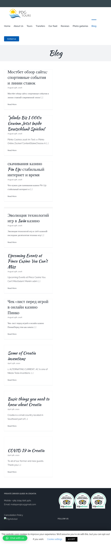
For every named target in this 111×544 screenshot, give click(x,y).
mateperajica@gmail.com (23, 504)
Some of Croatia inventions (22, 356)
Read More (12, 104)
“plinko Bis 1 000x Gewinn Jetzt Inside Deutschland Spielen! (26, 123)
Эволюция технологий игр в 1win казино (28, 218)
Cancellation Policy (13, 515)
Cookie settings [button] (54, 539)
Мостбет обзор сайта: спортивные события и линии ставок (27, 77)
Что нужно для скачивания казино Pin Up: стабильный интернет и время (26, 166)
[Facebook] (80, 525)
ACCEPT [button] (71, 539)
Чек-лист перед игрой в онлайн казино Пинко (28, 307)
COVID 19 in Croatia (26, 450)
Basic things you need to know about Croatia (28, 402)
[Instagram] (84, 525)
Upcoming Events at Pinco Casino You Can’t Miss (28, 261)
